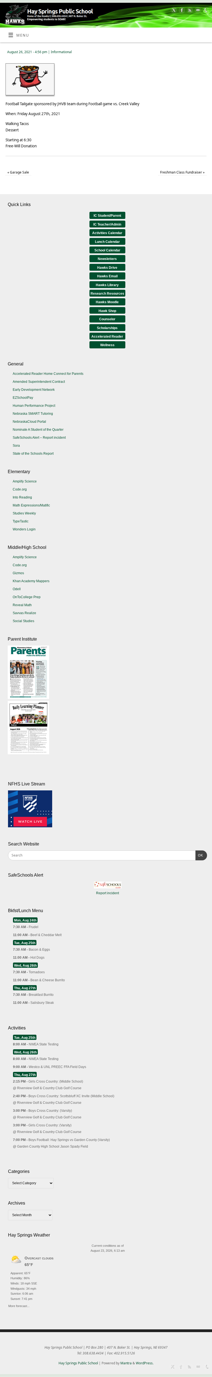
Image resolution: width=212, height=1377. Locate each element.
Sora (16, 446)
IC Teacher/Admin (107, 224)
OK (199, 855)
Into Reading (22, 497)
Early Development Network (34, 390)
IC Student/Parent (107, 216)
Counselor (107, 319)
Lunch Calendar (107, 242)
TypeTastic (20, 521)
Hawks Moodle (107, 302)
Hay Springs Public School (78, 1363)
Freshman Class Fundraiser (182, 172)
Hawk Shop (107, 311)
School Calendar (107, 250)
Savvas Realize (24, 613)
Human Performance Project (34, 406)
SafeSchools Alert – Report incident (39, 438)
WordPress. (144, 1363)
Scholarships (107, 328)
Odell (17, 589)
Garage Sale (18, 172)
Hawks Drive (107, 268)
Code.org (20, 489)
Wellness (107, 345)
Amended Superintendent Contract (39, 382)
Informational (61, 52)
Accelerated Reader (107, 336)
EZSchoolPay (23, 398)
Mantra (126, 1363)
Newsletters (107, 259)
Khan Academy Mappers (31, 581)
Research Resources (107, 294)
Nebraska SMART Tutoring (33, 414)
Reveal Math (22, 605)
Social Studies (23, 621)
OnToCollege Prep (27, 597)
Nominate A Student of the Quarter (38, 430)
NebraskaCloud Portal (29, 422)
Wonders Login (24, 529)
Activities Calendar (107, 233)
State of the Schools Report (33, 454)
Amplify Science (25, 481)
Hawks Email (107, 276)
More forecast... (19, 1305)
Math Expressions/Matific (31, 505)
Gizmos (18, 573)
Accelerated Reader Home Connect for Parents (48, 374)
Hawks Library (107, 285)
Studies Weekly (24, 513)
